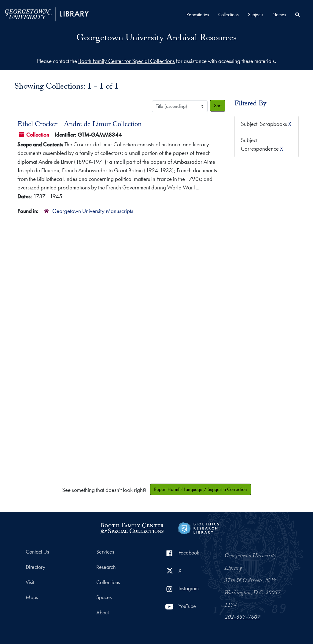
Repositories (197, 14)
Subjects (255, 14)
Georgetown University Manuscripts (92, 211)
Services (105, 551)
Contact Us (37, 551)
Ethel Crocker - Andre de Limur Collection (79, 125)
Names (279, 14)
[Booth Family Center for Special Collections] (131, 527)
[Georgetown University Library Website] (47, 13)
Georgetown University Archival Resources (156, 39)
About (102, 612)
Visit (30, 582)
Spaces (104, 597)
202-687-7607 (242, 618)
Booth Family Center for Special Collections (126, 61)
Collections (228, 14)
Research (106, 567)
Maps (32, 597)
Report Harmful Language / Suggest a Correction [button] (200, 489)
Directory (35, 567)
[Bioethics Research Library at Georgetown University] (198, 527)
